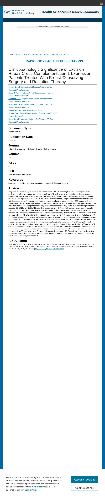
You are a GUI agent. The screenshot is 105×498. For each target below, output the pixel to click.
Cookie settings (39, 486)
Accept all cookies (84, 479)
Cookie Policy (31, 489)
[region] (52, 483)
